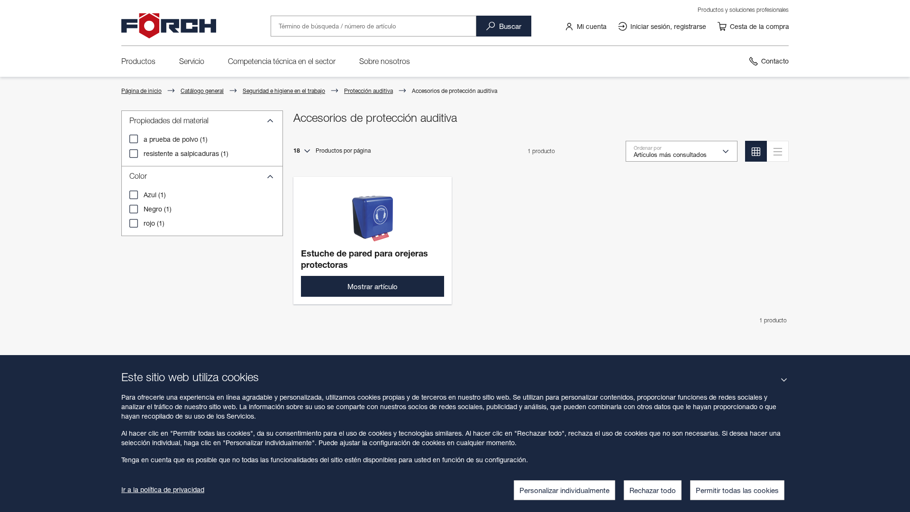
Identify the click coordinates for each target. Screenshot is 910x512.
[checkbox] (133, 139)
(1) (176, 139)
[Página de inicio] (168, 26)
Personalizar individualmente (564, 490)
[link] (585, 26)
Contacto (775, 61)
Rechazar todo (652, 490)
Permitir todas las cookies (737, 490)
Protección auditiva (368, 90)
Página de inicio (141, 90)
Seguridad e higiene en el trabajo (284, 90)
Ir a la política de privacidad (162, 489)
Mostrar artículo (372, 286)
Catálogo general (202, 90)
